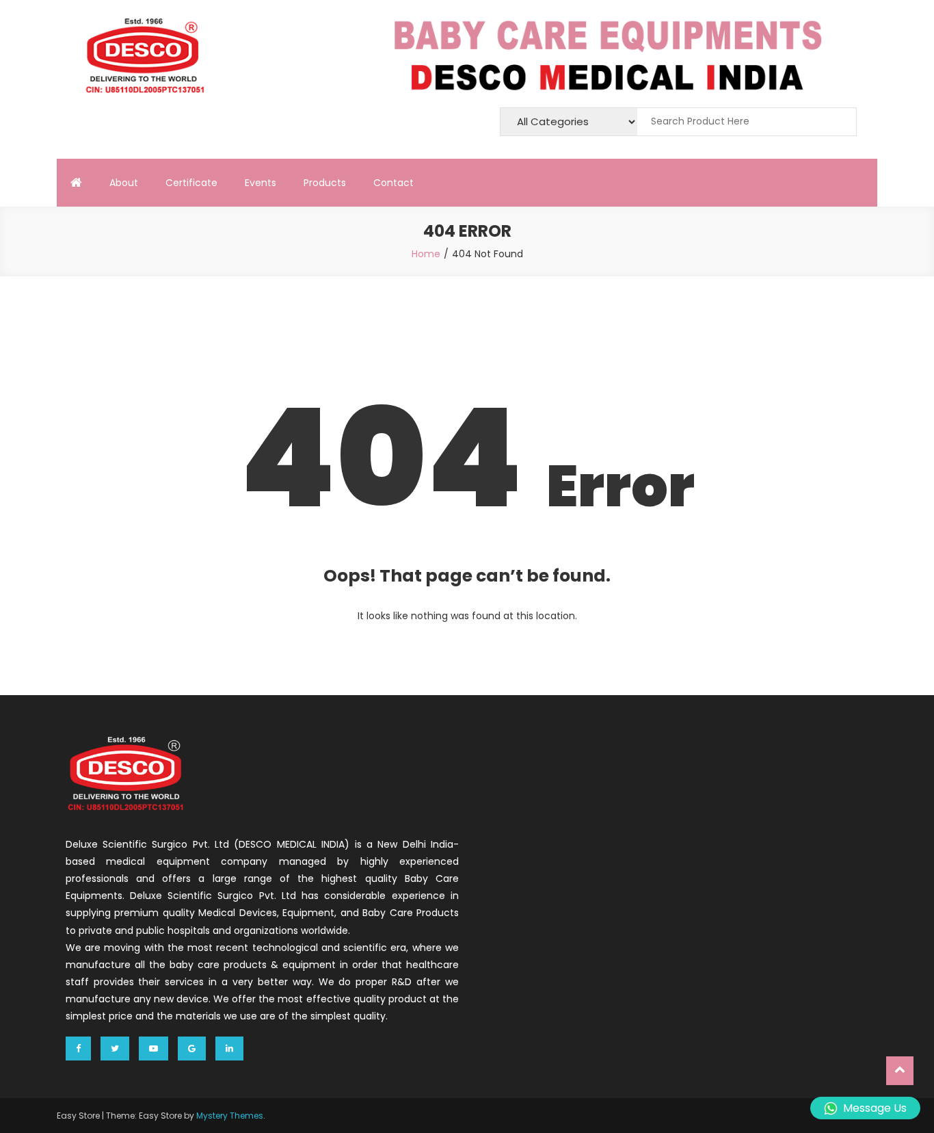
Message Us (875, 1108)
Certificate (191, 183)
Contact (393, 183)
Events (260, 183)
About (123, 183)
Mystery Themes (229, 1115)
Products (325, 183)
